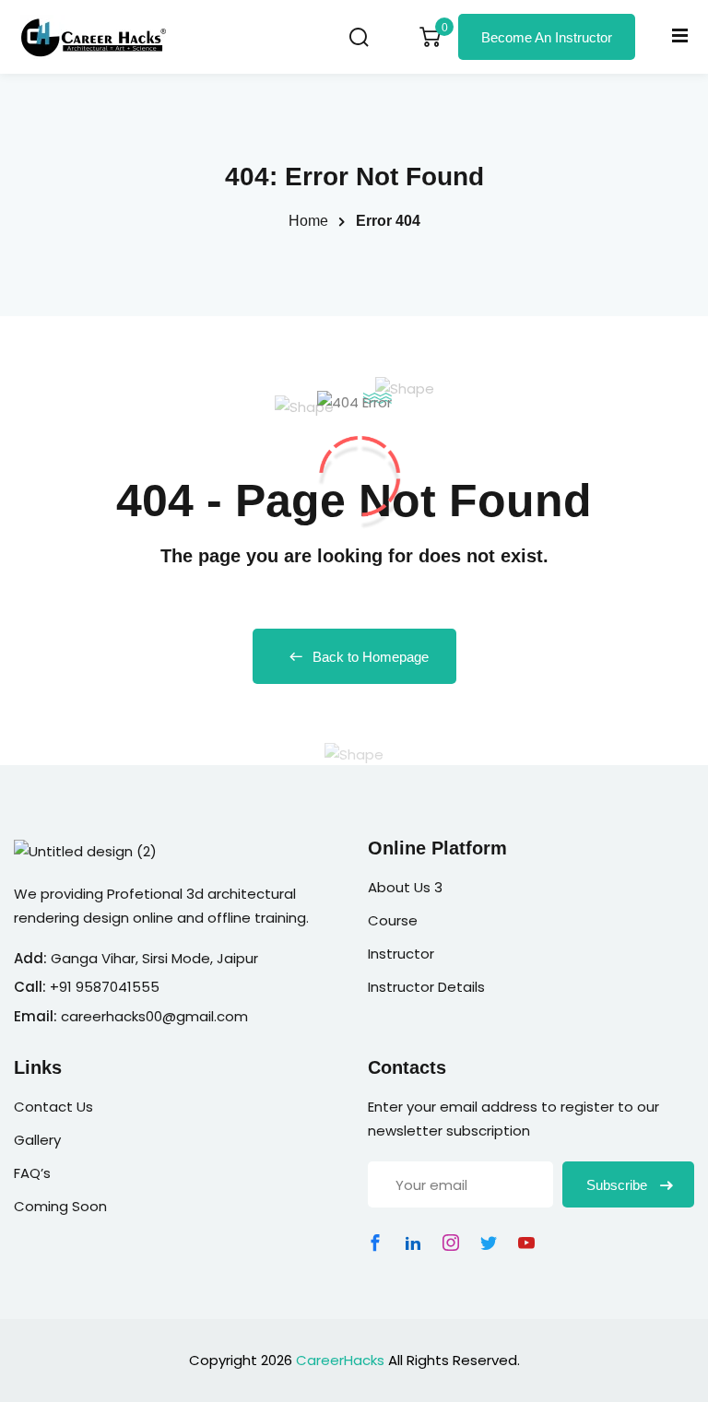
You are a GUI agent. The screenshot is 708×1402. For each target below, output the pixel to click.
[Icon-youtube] (526, 1242)
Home (308, 221)
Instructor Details (426, 986)
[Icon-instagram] (450, 1242)
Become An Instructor (546, 37)
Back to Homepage (371, 657)
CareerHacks (340, 1360)
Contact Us (53, 1106)
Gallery (37, 1139)
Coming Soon (60, 1206)
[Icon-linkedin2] (413, 1242)
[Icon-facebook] (375, 1242)
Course (393, 920)
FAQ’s (32, 1173)
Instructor (401, 953)
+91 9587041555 (104, 986)
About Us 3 (405, 887)
